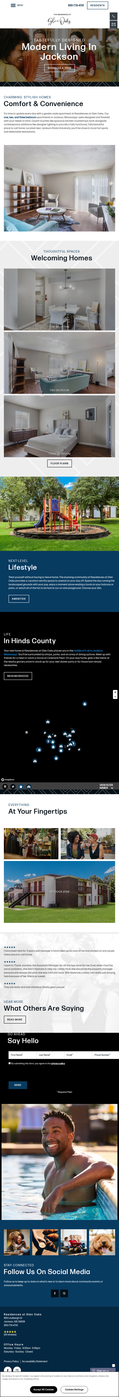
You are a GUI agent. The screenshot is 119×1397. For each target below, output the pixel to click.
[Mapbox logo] (8, 779)
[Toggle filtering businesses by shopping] (21, 786)
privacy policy (58, 1063)
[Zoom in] (115, 692)
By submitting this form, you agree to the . (38, 1063)
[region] (59, 735)
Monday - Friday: (12, 1348)
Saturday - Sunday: (14, 1351)
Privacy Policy (11, 1361)
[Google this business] (64, 1293)
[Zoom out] (115, 696)
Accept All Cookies (43, 1389)
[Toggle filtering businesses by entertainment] (13, 786)
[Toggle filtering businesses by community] (28, 786)
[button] (97, 5)
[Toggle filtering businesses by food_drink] (5, 786)
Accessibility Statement (34, 1361)
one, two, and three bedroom (20, 117)
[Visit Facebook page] (55, 1293)
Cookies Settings (74, 1389)
